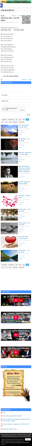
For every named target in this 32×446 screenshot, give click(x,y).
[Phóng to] (3, 16)
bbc (4, 412)
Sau (19, 15)
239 (20, 119)
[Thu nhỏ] (1, 16)
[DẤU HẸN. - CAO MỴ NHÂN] (9, 201)
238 (16, 119)
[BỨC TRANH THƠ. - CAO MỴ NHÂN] (9, 130)
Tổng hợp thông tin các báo (10, 429)
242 (2, 122)
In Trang (1, 79)
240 (24, 119)
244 (10, 122)
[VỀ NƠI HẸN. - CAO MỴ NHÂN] (9, 144)
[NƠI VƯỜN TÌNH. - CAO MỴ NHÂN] (9, 242)
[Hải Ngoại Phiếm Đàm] (16, 1)
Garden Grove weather (16, 289)
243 (6, 122)
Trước (15, 15)
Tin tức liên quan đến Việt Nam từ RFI (12, 416)
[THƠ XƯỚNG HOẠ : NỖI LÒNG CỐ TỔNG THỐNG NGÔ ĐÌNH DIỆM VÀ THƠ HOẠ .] (9, 172)
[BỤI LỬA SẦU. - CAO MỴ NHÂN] (9, 215)
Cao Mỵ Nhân (21, 132)
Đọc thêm (20, 134)
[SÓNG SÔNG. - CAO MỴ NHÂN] (9, 256)
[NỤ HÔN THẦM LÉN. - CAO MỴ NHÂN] (9, 187)
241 (27, 119)
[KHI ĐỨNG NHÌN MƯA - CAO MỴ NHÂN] (9, 158)
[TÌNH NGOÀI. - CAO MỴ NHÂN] (9, 228)
